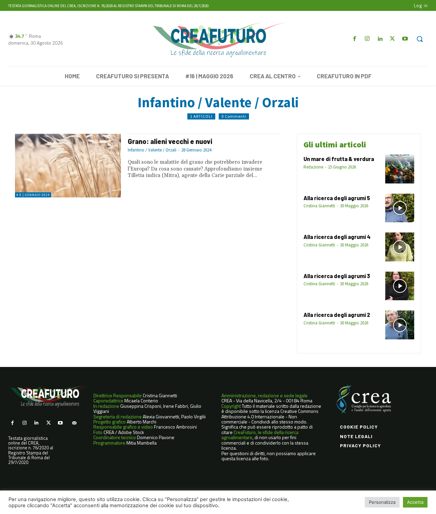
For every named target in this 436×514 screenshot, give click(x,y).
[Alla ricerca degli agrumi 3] (399, 286)
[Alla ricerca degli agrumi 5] (399, 208)
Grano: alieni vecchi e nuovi (171, 141)
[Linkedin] (379, 39)
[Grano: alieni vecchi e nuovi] (68, 165)
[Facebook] (354, 39)
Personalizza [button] (382, 502)
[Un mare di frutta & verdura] (399, 169)
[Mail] (74, 423)
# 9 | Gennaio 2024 (33, 195)
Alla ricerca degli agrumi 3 (336, 276)
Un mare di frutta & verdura (338, 159)
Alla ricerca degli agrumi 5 (336, 198)
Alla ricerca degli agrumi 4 (337, 237)
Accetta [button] (415, 502)
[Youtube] (405, 39)
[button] (419, 39)
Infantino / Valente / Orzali (152, 150)
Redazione (313, 167)
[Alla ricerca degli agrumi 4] (399, 246)
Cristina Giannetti (319, 206)
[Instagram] (367, 39)
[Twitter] (392, 39)
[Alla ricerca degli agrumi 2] (399, 324)
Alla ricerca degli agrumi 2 (336, 314)
